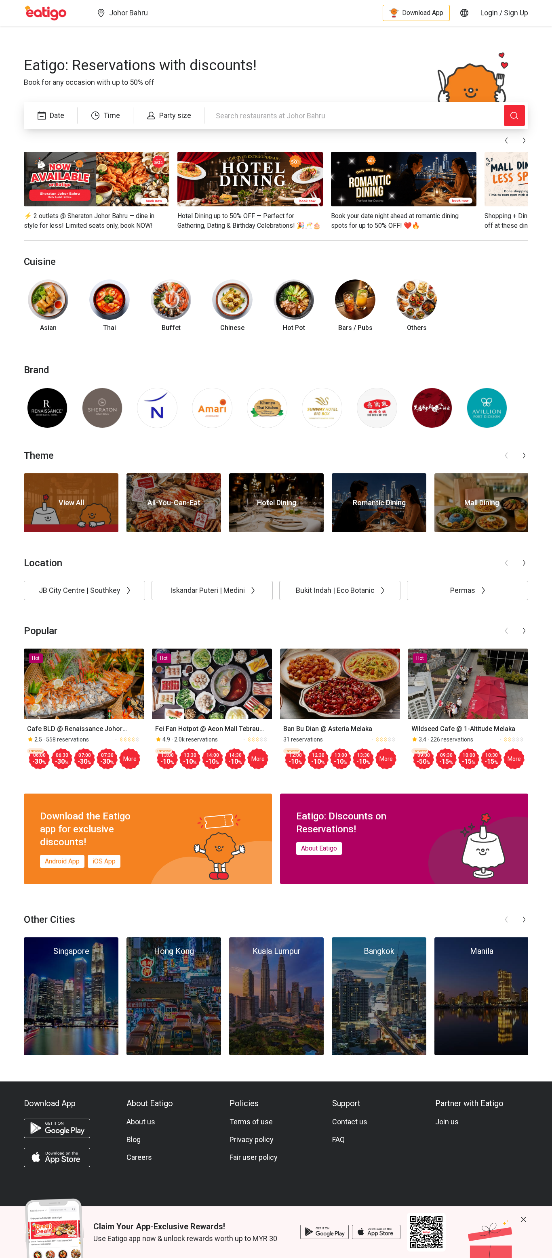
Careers (139, 1157)
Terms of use (251, 1121)
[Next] (524, 140)
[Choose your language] (464, 13)
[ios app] (57, 1157)
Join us (447, 1121)
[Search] (514, 115)
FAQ (338, 1139)
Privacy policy (252, 1139)
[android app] (57, 1128)
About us (140, 1121)
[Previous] (506, 140)
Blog (133, 1139)
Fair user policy (254, 1157)
